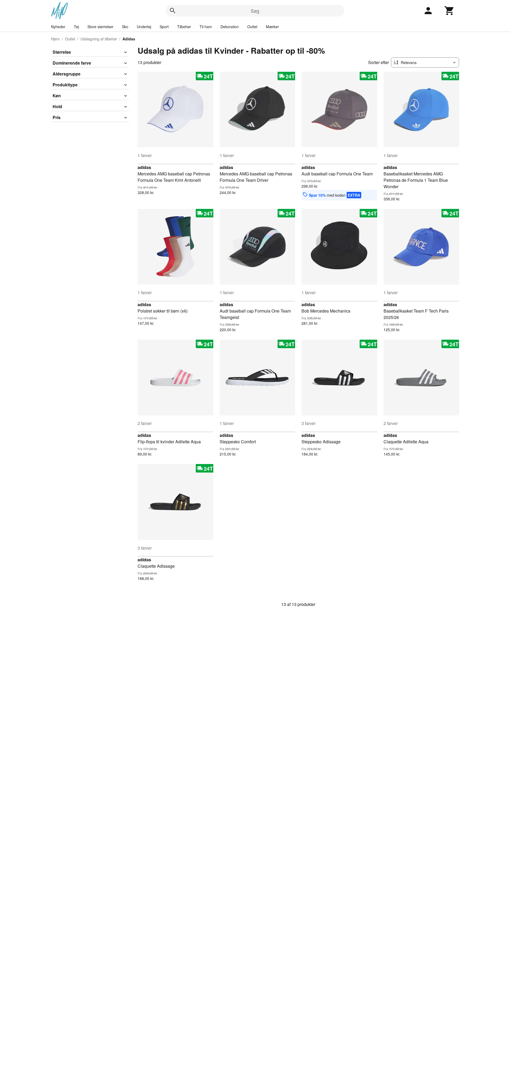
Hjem (55, 38)
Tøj (76, 26)
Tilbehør (184, 26)
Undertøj (144, 26)
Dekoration (229, 26)
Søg (255, 10)
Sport (164, 26)
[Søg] (172, 10)
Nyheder (58, 26)
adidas (144, 167)
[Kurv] (449, 10)
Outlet (252, 26)
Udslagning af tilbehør (98, 38)
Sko (125, 26)
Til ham (205, 26)
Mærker (272, 26)
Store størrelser (100, 26)
